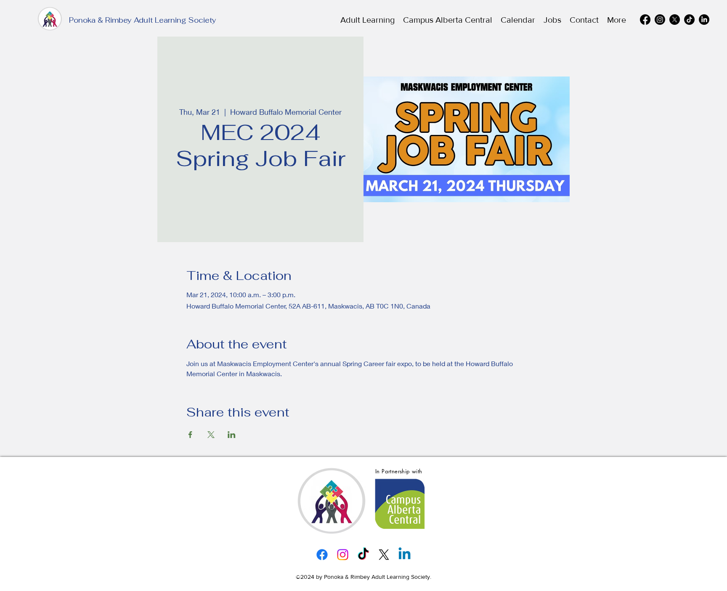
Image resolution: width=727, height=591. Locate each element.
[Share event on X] (211, 434)
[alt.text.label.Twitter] (674, 19)
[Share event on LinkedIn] (232, 434)
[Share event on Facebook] (190, 434)
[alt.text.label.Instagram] (660, 19)
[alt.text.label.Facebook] (645, 19)
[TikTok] (689, 19)
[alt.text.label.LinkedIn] (704, 19)
